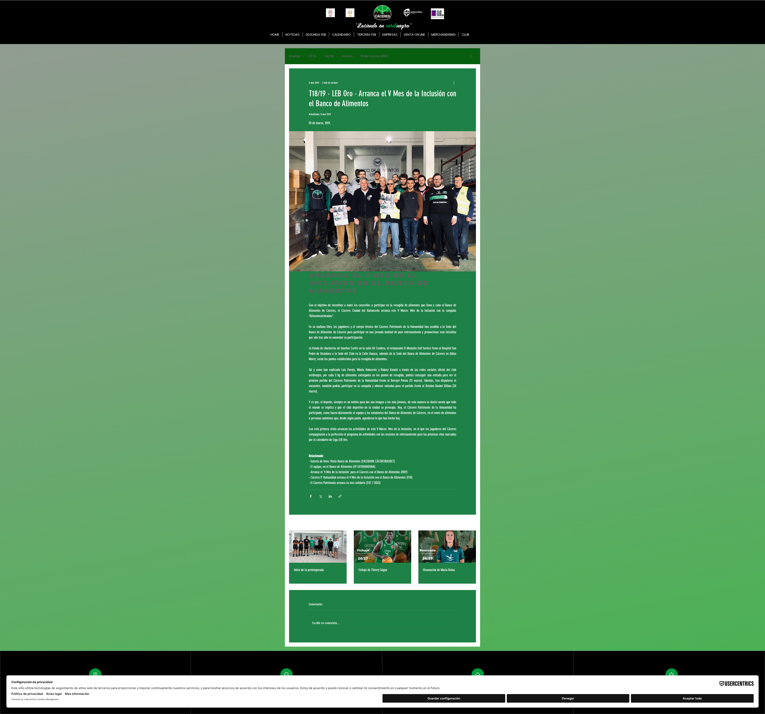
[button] (471, 56)
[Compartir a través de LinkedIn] (330, 496)
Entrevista (347, 56)
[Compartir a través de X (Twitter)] (320, 496)
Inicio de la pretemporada (309, 570)
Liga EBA (329, 56)
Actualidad (294, 56)
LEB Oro (312, 56)
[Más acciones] (453, 82)
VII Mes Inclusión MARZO (374, 56)
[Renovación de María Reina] (447, 546)
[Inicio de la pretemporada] (318, 546)
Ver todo (472, 523)
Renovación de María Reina (439, 570)
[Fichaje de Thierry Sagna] (382, 546)
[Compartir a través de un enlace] (340, 496)
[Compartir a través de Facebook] (311, 496)
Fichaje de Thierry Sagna (373, 570)
